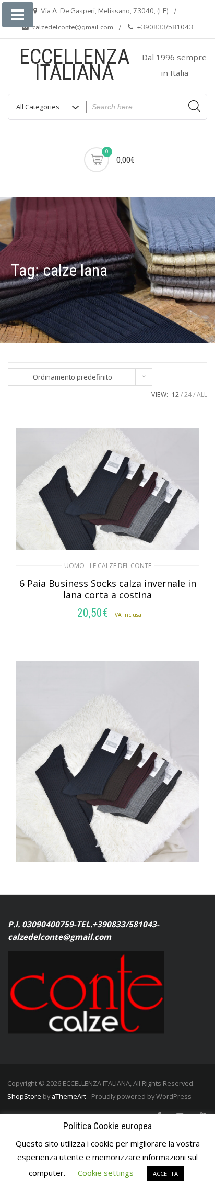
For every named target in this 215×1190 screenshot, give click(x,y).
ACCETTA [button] (165, 1173)
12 (175, 394)
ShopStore (24, 1096)
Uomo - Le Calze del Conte (107, 565)
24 (188, 394)
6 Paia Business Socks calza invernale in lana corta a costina (107, 588)
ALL (202, 394)
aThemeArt (69, 1096)
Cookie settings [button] (106, 1172)
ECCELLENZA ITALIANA (74, 65)
